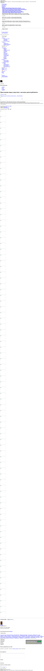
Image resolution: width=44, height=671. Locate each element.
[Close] (0, 650)
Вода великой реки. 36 (9, 635)
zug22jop (1, 625)
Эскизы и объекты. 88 (11, 634)
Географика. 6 (38, 637)
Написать (9, 619)
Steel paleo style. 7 (33, 637)
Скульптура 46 (31, 634)
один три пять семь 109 (4, 634)
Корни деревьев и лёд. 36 (16, 635)
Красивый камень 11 (9, 637)
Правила (7, 670)
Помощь (1, 669)
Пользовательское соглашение (13, 670)
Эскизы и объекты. (6, 107)
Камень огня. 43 (36, 634)
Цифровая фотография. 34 (24, 635)
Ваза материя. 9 (28, 637)
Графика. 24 (40, 635)
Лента (3, 87)
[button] (4, 4)
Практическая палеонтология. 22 (17, 636)
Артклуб (4, 46)
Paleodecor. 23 (2, 636)
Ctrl (8, 109)
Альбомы (3, 89)
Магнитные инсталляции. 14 (36, 636)
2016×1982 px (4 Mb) (8, 106)
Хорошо (39, 641)
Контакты (8, 669)
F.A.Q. (4, 669)
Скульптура (2, 94)
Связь (3, 88)
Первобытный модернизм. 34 (33, 635)
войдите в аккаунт (15, 648)
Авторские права (30, 670)
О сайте (6, 669)
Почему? (11, 631)
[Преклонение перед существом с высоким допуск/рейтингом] (11, 95)
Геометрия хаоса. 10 (22, 637)
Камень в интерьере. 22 (8, 636)
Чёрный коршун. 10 (16, 637)
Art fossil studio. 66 (17, 634)
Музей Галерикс (4, 36)
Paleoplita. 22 (24, 636)
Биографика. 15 (29, 636)
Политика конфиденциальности (23, 670)
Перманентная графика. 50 (24, 634)
